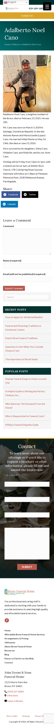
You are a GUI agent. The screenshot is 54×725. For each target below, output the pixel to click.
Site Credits (12, 716)
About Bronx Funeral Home (18, 646)
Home (7, 44)
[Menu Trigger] (47, 6)
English (12, 2)
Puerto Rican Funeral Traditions (21, 338)
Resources (9, 650)
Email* (8, 490)
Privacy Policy (41, 716)
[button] (27, 15)
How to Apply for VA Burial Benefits (24, 317)
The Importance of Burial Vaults (21, 359)
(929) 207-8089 (15, 691)
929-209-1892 (36, 8)
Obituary (16, 44)
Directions (12, 695)
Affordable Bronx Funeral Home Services (24, 634)
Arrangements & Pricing (16, 638)
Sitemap (26, 716)
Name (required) (12, 260)
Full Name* (11, 475)
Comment (8, 226)
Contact (8, 662)
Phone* (9, 506)
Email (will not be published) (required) (24, 274)
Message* (10, 521)
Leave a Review (15, 700)
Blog (6, 654)
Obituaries (9, 642)
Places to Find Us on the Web (19, 658)
